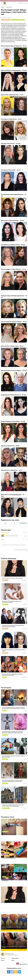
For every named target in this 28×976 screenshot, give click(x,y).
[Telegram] (26, 523)
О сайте (2, 960)
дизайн (5, 854)
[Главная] (4, 3)
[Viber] (22, 523)
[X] (20, 523)
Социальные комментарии (20, 549)
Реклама (3, 958)
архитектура (6, 808)
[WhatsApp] (24, 523)
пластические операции (17, 19)
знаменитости (9, 7)
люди (4, 677)
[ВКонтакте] (5, 523)
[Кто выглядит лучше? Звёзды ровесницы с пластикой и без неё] (14, 57)
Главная (2, 7)
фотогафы (5, 759)
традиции (5, 831)
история (5, 783)
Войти (13, 960)
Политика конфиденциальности (11, 954)
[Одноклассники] (14, 523)
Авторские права (15, 958)
